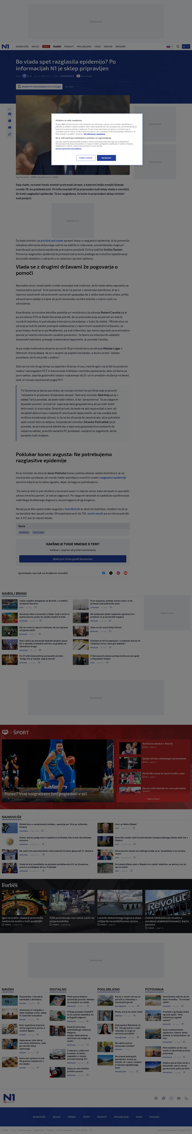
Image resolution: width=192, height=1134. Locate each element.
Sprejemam (106, 158)
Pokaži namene (85, 158)
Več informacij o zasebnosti (94, 134)
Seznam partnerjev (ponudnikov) (69, 149)
